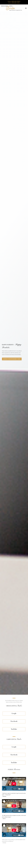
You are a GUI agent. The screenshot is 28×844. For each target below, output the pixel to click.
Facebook (14, 721)
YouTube (14, 729)
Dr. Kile (3, 815)
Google (14, 713)
